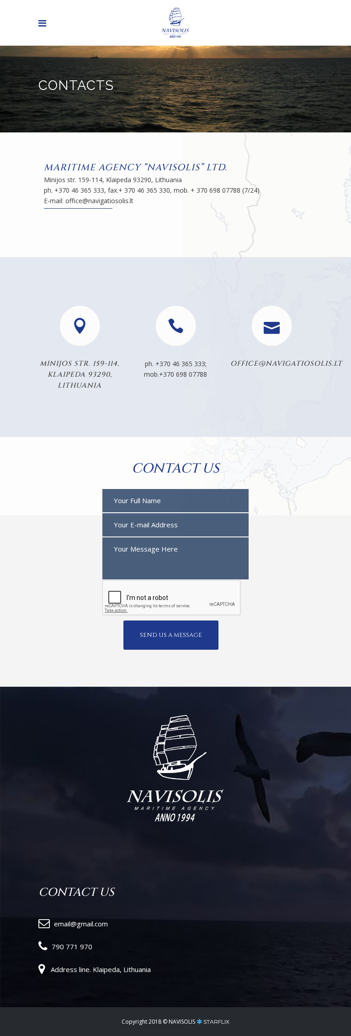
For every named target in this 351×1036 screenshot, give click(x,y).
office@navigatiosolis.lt (286, 363)
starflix (216, 1021)
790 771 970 (72, 946)
